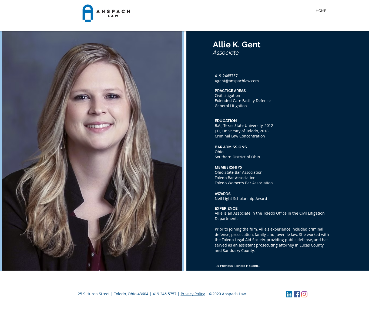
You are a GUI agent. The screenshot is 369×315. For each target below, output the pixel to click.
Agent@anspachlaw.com (237, 80)
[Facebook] (297, 294)
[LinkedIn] (289, 294)
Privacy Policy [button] (193, 293)
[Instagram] (304, 294)
